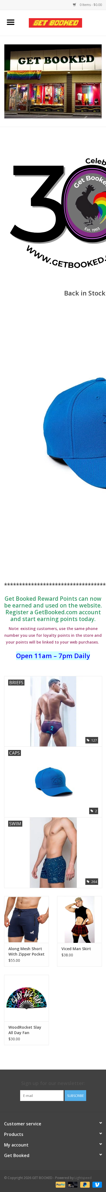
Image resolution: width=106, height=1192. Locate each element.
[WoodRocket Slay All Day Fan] (26, 998)
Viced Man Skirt (76, 948)
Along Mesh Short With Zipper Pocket (26, 951)
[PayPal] (60, 1184)
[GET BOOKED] (63, 22)
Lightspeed (83, 1177)
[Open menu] (10, 22)
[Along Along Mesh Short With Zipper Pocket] (26, 919)
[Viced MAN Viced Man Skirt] (79, 919)
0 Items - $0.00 (90, 4)
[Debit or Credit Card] (72, 1184)
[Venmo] (96, 1184)
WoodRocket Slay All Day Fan (24, 1030)
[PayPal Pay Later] (84, 1184)
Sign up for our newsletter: (53, 1083)
